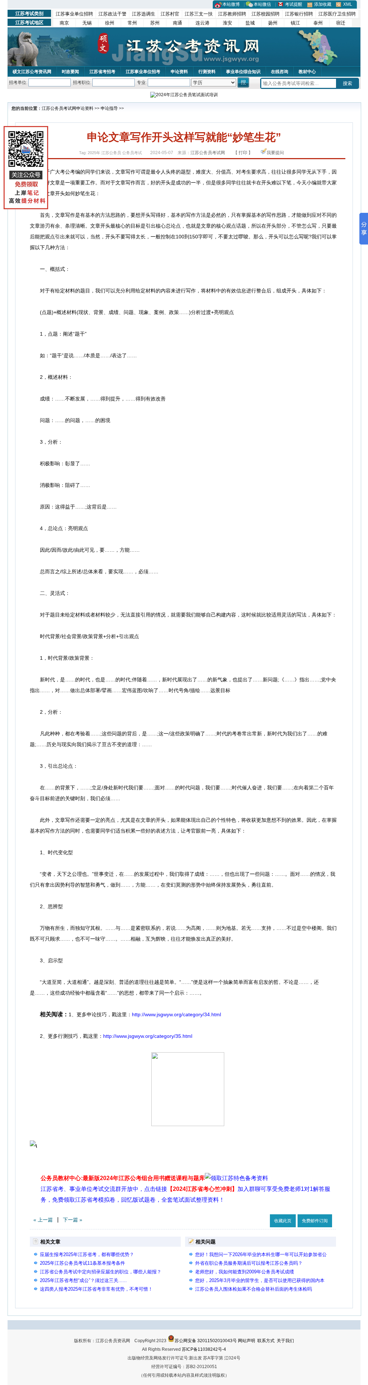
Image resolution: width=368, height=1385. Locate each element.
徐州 (109, 23)
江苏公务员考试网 (59, 108)
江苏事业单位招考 (143, 71)
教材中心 (307, 71)
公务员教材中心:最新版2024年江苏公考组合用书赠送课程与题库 (123, 1178)
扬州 (272, 23)
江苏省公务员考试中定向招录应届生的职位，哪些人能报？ (100, 1271)
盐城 (250, 23)
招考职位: (82, 82)
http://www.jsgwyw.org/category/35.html (147, 1036)
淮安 (227, 23)
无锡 (87, 23)
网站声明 (246, 1340)
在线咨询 (279, 71)
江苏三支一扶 (199, 14)
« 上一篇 (43, 1220)
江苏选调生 (143, 14)
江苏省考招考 (102, 71)
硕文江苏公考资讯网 (32, 71)
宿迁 (340, 23)
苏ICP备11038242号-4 (204, 1349)
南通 (177, 23)
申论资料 (179, 71)
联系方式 (266, 1340)
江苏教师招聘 (232, 14)
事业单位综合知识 (243, 71)
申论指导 (109, 108)
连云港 (203, 23)
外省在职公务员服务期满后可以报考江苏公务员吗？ (249, 1263)
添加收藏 (322, 4)
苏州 (155, 23)
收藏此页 (282, 1220)
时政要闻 (70, 71)
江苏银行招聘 (299, 14)
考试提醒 (293, 4)
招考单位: (18, 82)
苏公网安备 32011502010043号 (206, 1340)
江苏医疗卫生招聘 (337, 14)
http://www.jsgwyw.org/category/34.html (176, 1014)
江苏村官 (170, 14)
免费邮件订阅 (315, 1220)
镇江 (295, 23)
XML (347, 4)
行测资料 (207, 71)
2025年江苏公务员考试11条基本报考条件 (82, 1263)
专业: (142, 82)
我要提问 (275, 152)
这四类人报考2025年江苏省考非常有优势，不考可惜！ (96, 1289)
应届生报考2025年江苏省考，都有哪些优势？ (87, 1254)
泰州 (318, 23)
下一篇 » (72, 1220)
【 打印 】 (243, 152)
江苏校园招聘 (266, 14)
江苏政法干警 (112, 14)
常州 (132, 23)
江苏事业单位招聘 (74, 14)
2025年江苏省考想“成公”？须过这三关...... (83, 1280)
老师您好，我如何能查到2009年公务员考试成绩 (244, 1271)
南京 (64, 23)
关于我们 (285, 1340)
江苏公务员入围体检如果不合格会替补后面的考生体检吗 (253, 1289)
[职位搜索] (244, 82)
